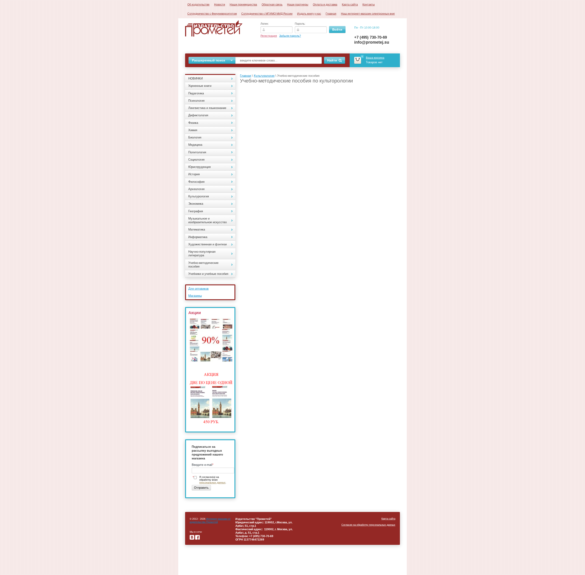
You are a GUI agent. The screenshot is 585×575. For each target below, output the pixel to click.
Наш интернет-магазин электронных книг (368, 13)
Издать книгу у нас (309, 13)
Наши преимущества (243, 4)
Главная (331, 13)
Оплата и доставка (325, 4)
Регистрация (269, 35)
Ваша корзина (375, 57)
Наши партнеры (297, 4)
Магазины (195, 295)
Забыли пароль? (290, 35)
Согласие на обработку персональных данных (368, 524)
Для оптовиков (198, 288)
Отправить (201, 487)
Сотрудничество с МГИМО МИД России (266, 13)
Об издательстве (198, 4)
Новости (219, 4)
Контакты (368, 4)
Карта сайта (350, 4)
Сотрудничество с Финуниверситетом (212, 13)
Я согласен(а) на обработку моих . (212, 480)
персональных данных (212, 482)
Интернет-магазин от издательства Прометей (210, 520)
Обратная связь (272, 4)
